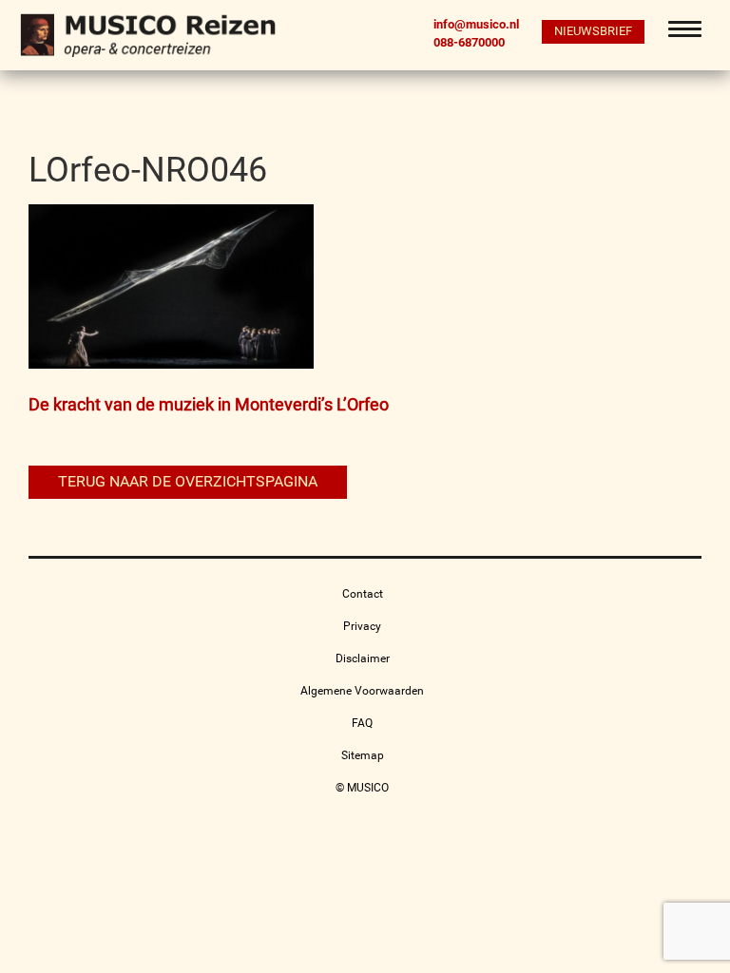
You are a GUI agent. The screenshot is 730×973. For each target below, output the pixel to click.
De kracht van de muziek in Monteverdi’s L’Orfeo (209, 404)
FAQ (362, 723)
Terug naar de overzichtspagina (187, 481)
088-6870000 (469, 41)
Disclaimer (363, 658)
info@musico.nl (476, 24)
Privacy (362, 626)
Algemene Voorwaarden (362, 690)
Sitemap (362, 755)
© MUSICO (362, 787)
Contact (362, 594)
